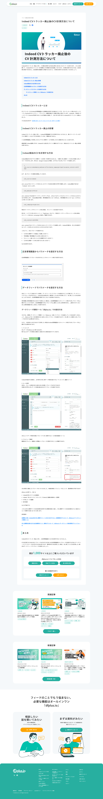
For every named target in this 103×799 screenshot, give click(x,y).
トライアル (81, 776)
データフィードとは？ (70, 776)
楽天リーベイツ (42, 781)
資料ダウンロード (83, 774)
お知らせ (81, 769)
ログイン (81, 772)
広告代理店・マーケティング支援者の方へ (57, 772)
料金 (67, 772)
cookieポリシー (37, 790)
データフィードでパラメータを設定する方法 (35, 89)
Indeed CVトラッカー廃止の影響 (32, 80)
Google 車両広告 (42, 783)
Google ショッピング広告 (44, 771)
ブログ (23, 18)
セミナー (67, 783)
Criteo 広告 (41, 773)
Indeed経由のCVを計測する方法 (32, 83)
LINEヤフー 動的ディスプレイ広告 (44, 779)
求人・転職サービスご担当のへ (57, 778)
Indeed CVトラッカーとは (30, 78)
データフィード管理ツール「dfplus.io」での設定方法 (39, 92)
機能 (67, 774)
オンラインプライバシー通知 (48, 790)
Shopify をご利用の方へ (57, 780)
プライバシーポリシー (28, 790)
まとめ (25, 95)
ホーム (67, 769)
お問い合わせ (82, 779)
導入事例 (67, 779)
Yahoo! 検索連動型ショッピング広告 (44, 786)
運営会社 (15, 790)
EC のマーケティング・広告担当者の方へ (57, 775)
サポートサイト (82, 781)
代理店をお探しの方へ (56, 782)
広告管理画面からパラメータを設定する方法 (35, 86)
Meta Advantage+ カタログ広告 (44, 776)
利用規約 (20, 790)
